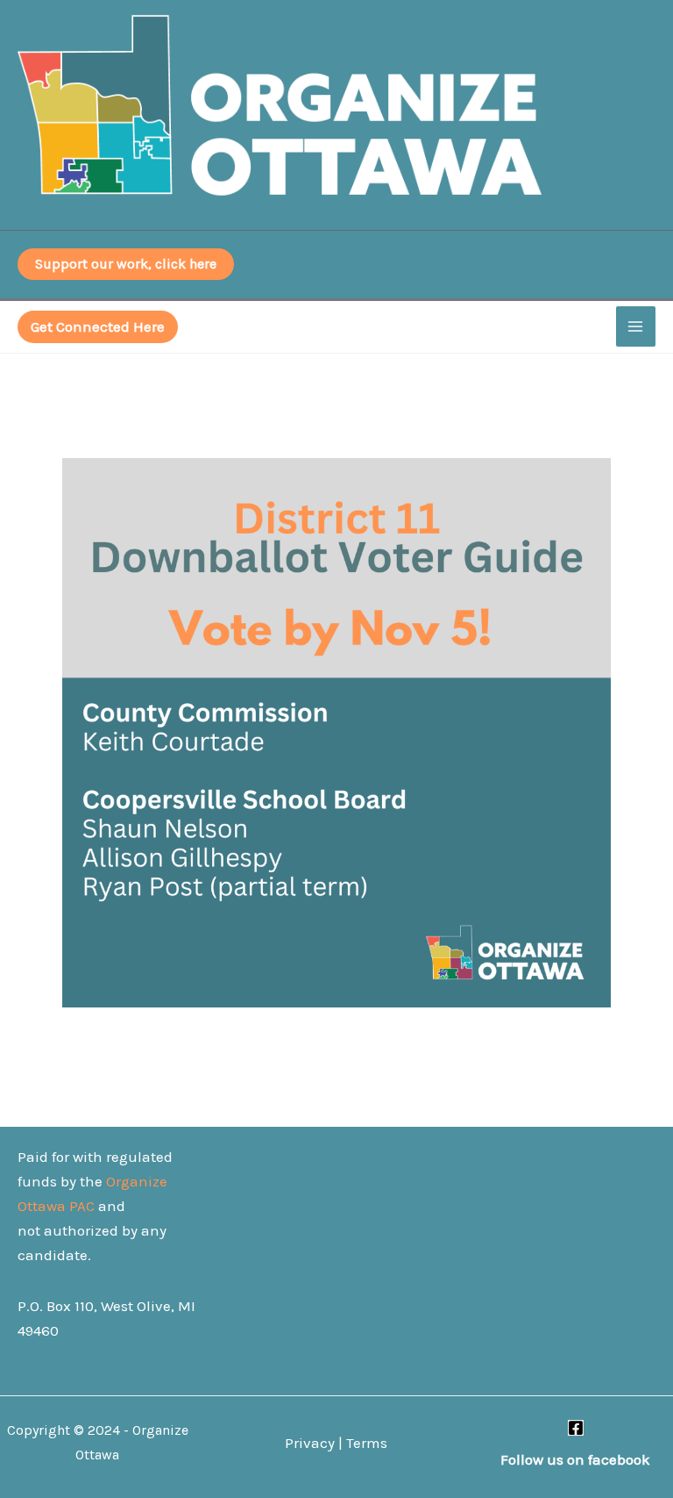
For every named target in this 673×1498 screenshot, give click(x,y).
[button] (98, 327)
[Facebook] (576, 1428)
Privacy (310, 1442)
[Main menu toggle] (636, 326)
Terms (366, 1442)
